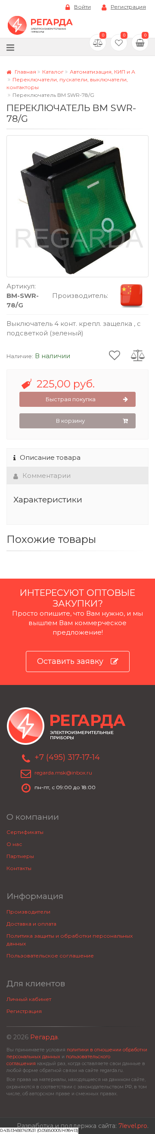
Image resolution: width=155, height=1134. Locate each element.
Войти (82, 6)
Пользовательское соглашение (50, 955)
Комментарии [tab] (46, 475)
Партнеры (20, 856)
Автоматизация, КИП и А (102, 71)
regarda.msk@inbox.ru (63, 772)
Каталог (53, 71)
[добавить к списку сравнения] (138, 355)
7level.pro (132, 1126)
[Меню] (10, 47)
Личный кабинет (28, 999)
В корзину (70, 420)
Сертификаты (24, 832)
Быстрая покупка (71, 399)
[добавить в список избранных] (114, 355)
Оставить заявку (70, 661)
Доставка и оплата (31, 923)
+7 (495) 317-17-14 (67, 757)
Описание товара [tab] (50, 457)
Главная (24, 71)
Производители (28, 911)
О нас (14, 844)
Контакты (18, 868)
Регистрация (128, 6)
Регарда (44, 1037)
